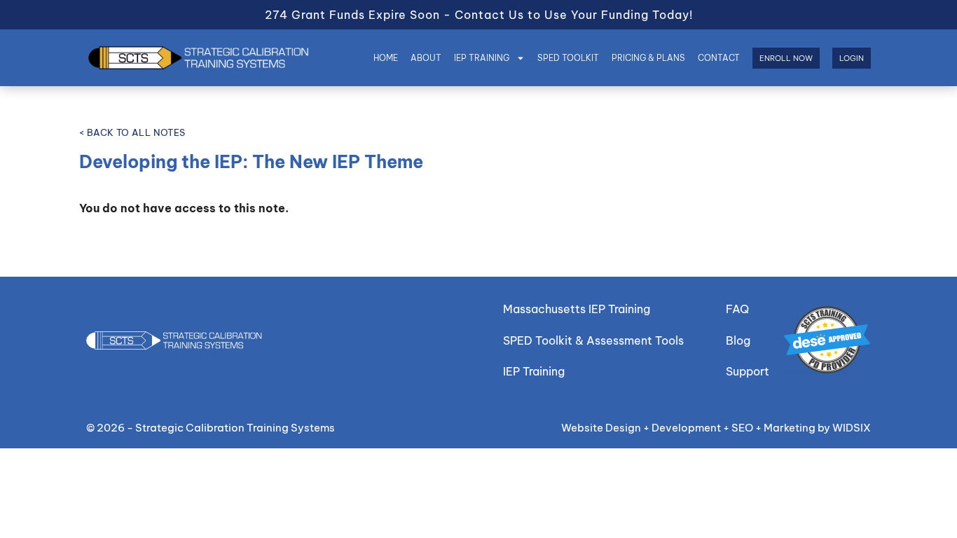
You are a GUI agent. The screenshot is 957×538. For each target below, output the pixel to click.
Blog (738, 340)
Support (747, 371)
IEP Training (481, 58)
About (426, 58)
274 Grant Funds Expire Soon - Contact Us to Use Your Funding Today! (479, 15)
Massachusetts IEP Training (576, 309)
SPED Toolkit (568, 58)
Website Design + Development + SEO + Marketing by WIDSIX (716, 427)
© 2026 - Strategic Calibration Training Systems (210, 427)
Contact (719, 58)
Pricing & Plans (648, 58)
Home (385, 58)
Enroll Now (786, 58)
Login (851, 58)
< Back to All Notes (132, 132)
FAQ (737, 309)
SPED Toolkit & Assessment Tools (593, 340)
